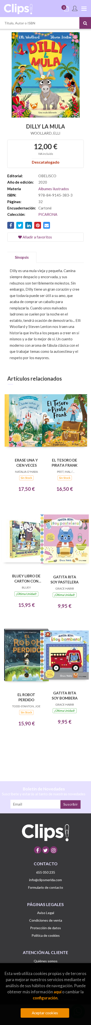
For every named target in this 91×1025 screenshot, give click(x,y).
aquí (57, 991)
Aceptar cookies (45, 1013)
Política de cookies (46, 935)
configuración (45, 997)
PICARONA (47, 214)
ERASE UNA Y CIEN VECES (26, 462)
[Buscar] (85, 23)
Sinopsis (22, 257)
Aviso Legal (45, 913)
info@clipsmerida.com (45, 880)
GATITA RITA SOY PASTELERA (64, 579)
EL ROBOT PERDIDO (26, 697)
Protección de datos (45, 928)
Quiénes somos (46, 961)
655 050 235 (45, 872)
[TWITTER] (45, 850)
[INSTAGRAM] (53, 850)
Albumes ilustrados (53, 189)
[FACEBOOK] (37, 850)
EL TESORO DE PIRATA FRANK (64, 462)
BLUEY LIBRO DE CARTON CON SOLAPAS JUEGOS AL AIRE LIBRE (26, 578)
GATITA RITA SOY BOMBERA (65, 695)
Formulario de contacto (45, 887)
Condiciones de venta (45, 920)
